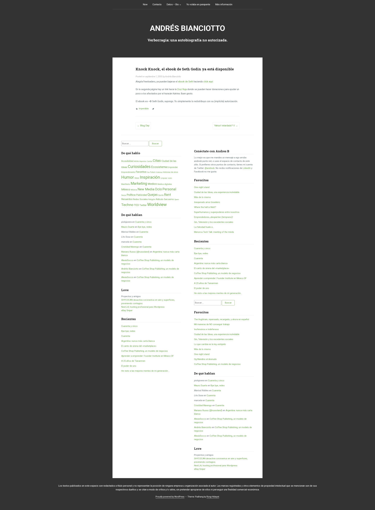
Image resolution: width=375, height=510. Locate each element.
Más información (223, 4)
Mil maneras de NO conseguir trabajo (212, 324)
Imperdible (144, 108)
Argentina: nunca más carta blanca (138, 341)
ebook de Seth (185, 81)
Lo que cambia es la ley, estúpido (210, 344)
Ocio (158, 189)
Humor (127, 177)
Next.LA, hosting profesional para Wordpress (143, 307)
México (125, 189)
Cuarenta (143, 232)
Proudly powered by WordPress (170, 497)
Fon (148, 172)
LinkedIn (247, 168)
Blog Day (143, 125)
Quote (160, 195)
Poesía (123, 195)
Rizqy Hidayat (213, 497)
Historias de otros (170, 172)
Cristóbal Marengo (130, 246)
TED (136, 205)
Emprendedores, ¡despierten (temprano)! (213, 217)
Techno (127, 205)
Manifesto (125, 184)
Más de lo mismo (202, 197)
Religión (151, 199)
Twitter (143, 205)
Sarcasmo (169, 199)
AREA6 (136, 161)
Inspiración (150, 177)
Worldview (157, 204)
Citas (157, 160)
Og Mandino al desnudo (205, 359)
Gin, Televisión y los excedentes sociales (213, 222)
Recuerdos (126, 199)
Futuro (153, 172)
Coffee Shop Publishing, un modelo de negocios (144, 351)
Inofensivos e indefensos (206, 329)
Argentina (142, 161)
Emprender (172, 167)
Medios (152, 184)
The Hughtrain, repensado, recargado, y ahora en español (221, 319)
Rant (167, 194)
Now (145, 4)
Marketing (139, 183)
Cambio (149, 161)
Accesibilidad (127, 161)
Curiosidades (139, 166)
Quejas (153, 195)
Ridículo (159, 199)
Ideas (136, 178)
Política (131, 194)
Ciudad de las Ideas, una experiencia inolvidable (216, 192)
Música (134, 190)
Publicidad (141, 195)
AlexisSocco (127, 260)
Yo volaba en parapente (198, 4)
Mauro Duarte (127, 227)
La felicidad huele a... (204, 227)
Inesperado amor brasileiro (207, 202)
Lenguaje (164, 178)
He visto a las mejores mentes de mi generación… (145, 371)
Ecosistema (159, 167)
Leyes (170, 178)
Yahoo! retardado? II (226, 125)
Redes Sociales (140, 199)
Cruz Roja (182, 89)
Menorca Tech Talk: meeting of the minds (214, 232)
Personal (169, 189)
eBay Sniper (127, 310)
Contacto (157, 4)
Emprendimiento (128, 172)
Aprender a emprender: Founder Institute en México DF (147, 356)
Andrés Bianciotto (187, 28)
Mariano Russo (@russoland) (135, 251)
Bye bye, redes (145, 227)
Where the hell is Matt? (205, 207)
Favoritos (141, 171)
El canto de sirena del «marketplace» (138, 346)
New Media (146, 189)
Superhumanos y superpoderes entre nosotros (216, 212)
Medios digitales (164, 184)
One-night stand (201, 187)
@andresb (210, 168)
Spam (176, 199)
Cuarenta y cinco (143, 222)
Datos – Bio (173, 4)
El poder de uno (128, 366)
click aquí (208, 81)
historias (159, 172)
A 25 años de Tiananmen (133, 361)
